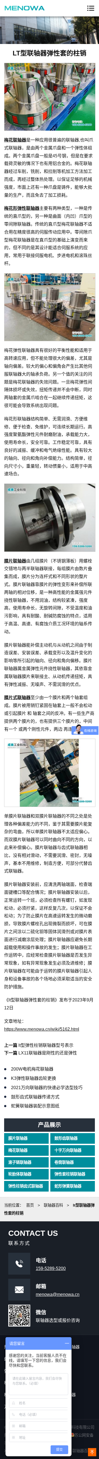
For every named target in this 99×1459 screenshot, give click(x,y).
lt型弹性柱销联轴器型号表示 (45, 1045)
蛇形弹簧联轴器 (67, 1186)
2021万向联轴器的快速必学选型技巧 (46, 1087)
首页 (30, 1205)
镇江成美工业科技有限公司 (24, 8)
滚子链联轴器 (19, 1162)
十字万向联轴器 (67, 1150)
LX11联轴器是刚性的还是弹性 (47, 1053)
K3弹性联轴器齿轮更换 (33, 1078)
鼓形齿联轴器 (66, 1138)
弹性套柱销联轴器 (69, 1174)
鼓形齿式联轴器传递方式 (35, 1097)
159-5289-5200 (51, 1268)
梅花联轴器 (18, 1150)
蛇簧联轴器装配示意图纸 (35, 1106)
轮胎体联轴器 (19, 1174)
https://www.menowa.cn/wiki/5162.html (41, 1029)
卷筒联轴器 (64, 1162)
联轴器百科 (53, 1205)
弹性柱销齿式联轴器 (25, 1186)
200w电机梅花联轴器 (32, 1069)
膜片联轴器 (18, 1138)
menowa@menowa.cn (57, 1294)
